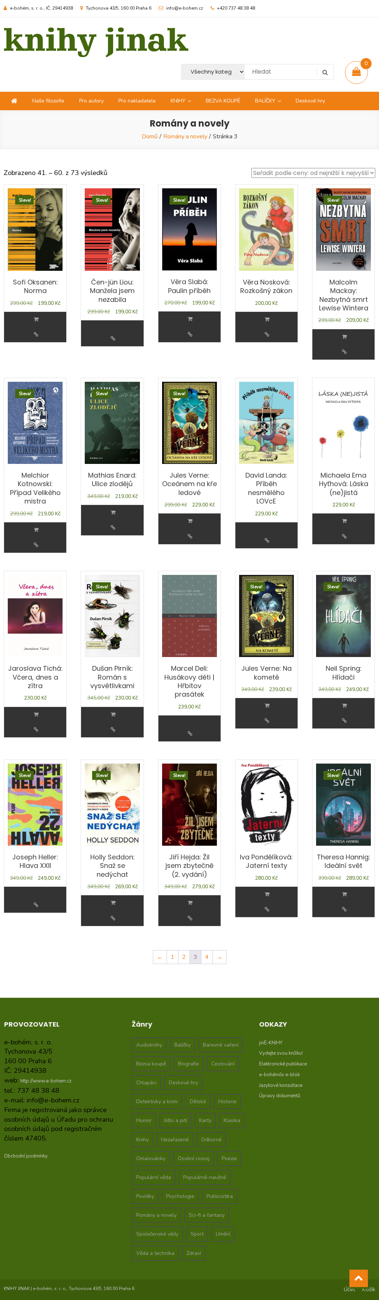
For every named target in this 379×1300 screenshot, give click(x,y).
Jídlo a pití (175, 1120)
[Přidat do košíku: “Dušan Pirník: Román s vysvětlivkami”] (113, 714)
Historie (227, 1101)
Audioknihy (149, 1044)
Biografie (188, 1063)
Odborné (211, 1139)
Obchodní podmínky (26, 1156)
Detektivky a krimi (157, 1101)
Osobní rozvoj (193, 1158)
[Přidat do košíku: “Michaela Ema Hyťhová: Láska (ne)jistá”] (344, 521)
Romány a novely (185, 136)
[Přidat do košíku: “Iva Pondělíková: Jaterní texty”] (267, 894)
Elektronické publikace (283, 1064)
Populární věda (153, 1177)
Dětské (198, 1101)
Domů (150, 136)
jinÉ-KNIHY (270, 1043)
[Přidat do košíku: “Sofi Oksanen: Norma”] (36, 319)
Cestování (223, 1063)
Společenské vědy (157, 1233)
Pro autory (91, 100)
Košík (368, 1289)
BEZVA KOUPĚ (223, 100)
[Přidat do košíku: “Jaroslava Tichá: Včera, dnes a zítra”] (36, 714)
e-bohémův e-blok (279, 1074)
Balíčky (182, 1044)
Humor (144, 1120)
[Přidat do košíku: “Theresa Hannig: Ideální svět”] (344, 894)
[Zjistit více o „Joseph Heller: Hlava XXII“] (35, 890)
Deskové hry (310, 100)
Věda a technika (155, 1253)
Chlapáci (146, 1082)
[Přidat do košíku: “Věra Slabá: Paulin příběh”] (190, 319)
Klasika (232, 1120)
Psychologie (180, 1196)
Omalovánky (150, 1158)
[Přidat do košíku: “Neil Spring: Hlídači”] (344, 705)
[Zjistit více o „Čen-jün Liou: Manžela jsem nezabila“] (113, 323)
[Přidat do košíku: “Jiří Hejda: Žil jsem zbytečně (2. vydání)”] (190, 902)
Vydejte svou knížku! (281, 1053)
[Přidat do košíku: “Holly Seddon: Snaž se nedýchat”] (113, 902)
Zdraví (194, 1253)
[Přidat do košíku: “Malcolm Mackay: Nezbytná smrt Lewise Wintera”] (344, 336)
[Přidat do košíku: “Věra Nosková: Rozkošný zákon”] (267, 319)
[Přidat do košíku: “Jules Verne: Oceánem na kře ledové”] (190, 521)
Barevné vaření (220, 1044)
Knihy (142, 1139)
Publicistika (220, 1196)
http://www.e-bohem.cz (45, 1081)
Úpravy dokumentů (279, 1095)
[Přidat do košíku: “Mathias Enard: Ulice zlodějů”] (113, 512)
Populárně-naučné (204, 1177)
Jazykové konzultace (280, 1085)
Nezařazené (175, 1139)
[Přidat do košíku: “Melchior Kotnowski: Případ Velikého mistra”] (36, 530)
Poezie (229, 1158)
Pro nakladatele (137, 100)
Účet (349, 1289)
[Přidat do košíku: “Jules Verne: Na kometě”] (267, 705)
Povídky (145, 1196)
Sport (197, 1233)
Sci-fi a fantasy (207, 1215)
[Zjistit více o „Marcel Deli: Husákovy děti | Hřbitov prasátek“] (190, 718)
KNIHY (178, 100)
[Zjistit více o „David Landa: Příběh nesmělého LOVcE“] (267, 525)
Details (36, 334)
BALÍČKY (265, 100)
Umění (223, 1233)
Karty (205, 1120)
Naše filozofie (48, 100)
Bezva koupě (151, 1063)
